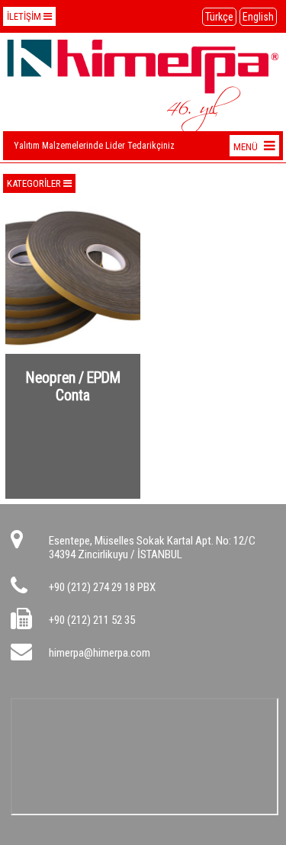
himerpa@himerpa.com (99, 653)
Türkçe (219, 17)
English (258, 17)
